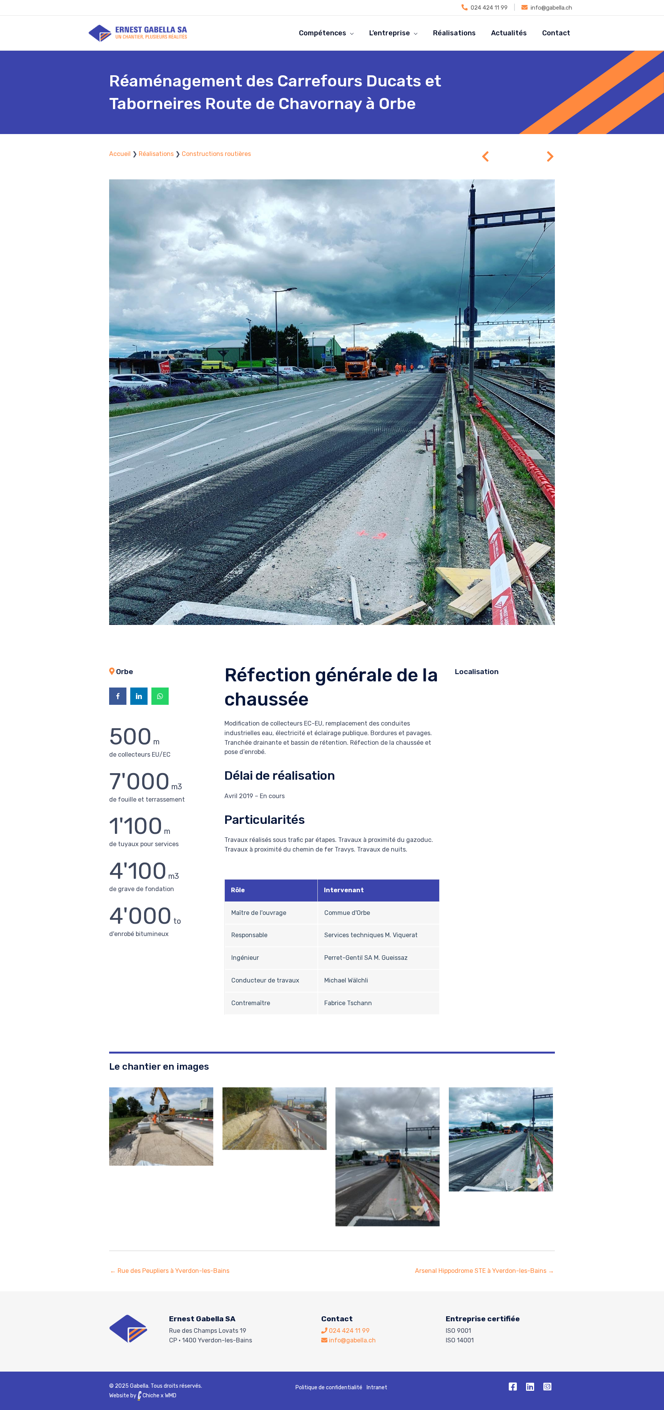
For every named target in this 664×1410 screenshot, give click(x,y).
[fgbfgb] (161, 1126)
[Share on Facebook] (117, 696)
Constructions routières (216, 153)
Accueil (120, 153)
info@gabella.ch (551, 7)
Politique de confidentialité (328, 1387)
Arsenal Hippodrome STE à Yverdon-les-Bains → (484, 1271)
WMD (170, 1395)
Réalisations (156, 153)
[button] (512, 1386)
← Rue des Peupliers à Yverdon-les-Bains (169, 1271)
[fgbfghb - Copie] (274, 1118)
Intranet (377, 1387)
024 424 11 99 (489, 7)
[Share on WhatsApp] (160, 696)
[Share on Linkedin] (139, 696)
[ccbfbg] (501, 1139)
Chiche (150, 1395)
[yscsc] (387, 1156)
